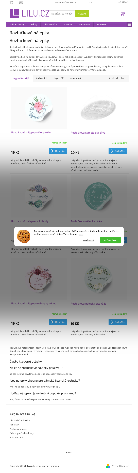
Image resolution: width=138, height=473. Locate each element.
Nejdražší (58, 78)
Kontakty (14, 424)
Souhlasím (112, 240)
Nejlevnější (41, 78)
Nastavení (88, 240)
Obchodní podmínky (65, 2)
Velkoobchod (16, 437)
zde (81, 234)
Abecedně (75, 78)
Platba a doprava (18, 429)
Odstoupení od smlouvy (22, 433)
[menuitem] (17, 24)
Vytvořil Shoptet (120, 466)
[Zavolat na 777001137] (15, 2)
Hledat (82, 13)
